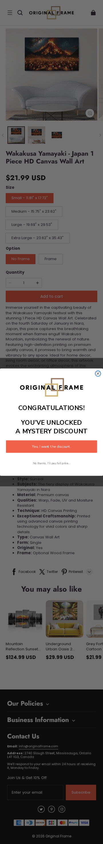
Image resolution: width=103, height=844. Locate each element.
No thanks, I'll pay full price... (51, 463)
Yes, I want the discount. (51, 446)
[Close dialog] (98, 373)
